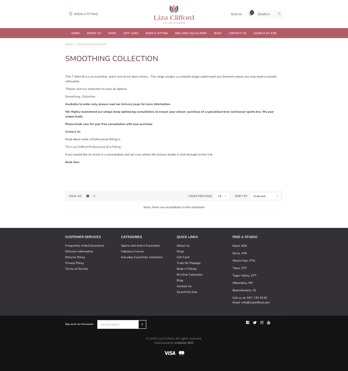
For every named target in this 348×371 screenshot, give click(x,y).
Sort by (241, 196)
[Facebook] (247, 322)
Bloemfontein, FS (244, 290)
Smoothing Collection (92, 44)
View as (75, 196)
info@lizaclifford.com (256, 303)
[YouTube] (268, 322)
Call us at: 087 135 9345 (250, 298)
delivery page (130, 104)
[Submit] (142, 324)
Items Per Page (200, 196)
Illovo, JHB (240, 253)
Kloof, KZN (240, 246)
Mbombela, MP (243, 283)
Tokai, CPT (240, 268)
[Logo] (174, 13)
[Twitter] (255, 322)
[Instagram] (261, 322)
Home (69, 44)
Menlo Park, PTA (244, 261)
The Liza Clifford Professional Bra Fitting (93, 147)
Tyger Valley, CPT (245, 276)
